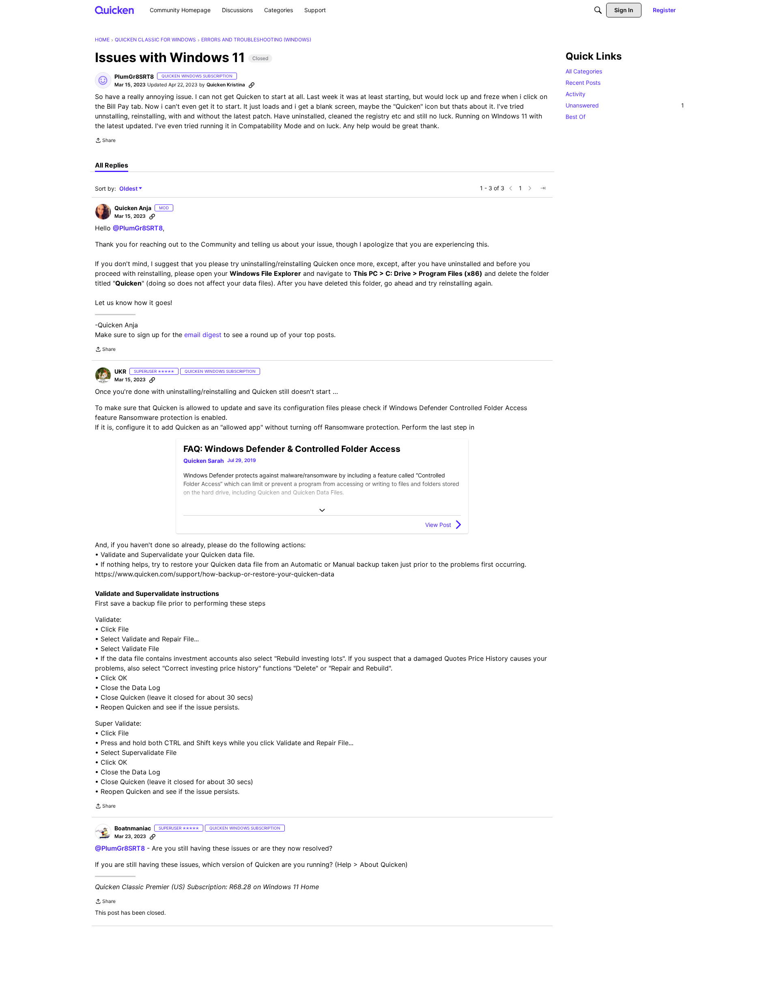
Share (105, 141)
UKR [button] (120, 371)
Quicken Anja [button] (132, 207)
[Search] (598, 10)
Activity (575, 93)
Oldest (129, 189)
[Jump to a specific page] (542, 188)
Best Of (575, 116)
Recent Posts (583, 82)
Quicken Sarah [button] (203, 460)
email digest (203, 335)
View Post (438, 524)
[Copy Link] (251, 84)
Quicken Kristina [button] (226, 85)
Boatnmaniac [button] (132, 828)
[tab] (111, 165)
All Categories (584, 71)
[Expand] (322, 510)
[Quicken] (114, 10)
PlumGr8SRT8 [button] (134, 76)
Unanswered (625, 105)
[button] (103, 80)
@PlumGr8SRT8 (138, 228)
